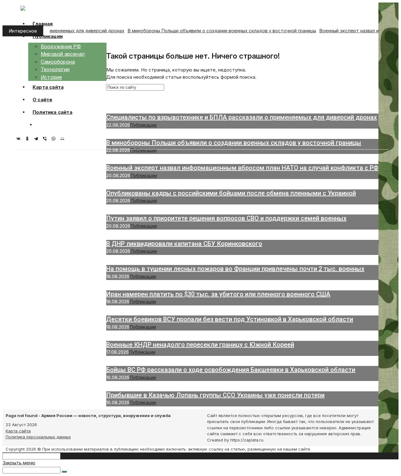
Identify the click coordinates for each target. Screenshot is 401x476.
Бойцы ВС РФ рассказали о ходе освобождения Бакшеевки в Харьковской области (230, 369)
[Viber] (46, 138)
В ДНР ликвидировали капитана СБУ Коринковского (184, 243)
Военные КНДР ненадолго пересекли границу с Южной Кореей (200, 344)
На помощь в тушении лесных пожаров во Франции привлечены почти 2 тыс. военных (235, 268)
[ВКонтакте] (20, 138)
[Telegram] (37, 138)
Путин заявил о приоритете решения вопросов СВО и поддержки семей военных (226, 218)
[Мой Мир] (64, 138)
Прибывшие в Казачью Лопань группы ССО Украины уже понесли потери (215, 395)
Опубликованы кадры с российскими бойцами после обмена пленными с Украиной (231, 193)
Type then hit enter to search (93, 456)
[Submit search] (64, 472)
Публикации (143, 150)
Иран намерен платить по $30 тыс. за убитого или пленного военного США (218, 294)
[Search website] (39, 125)
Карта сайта (18, 430)
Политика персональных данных (38, 436)
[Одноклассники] (28, 138)
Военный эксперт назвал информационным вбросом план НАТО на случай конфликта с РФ (242, 168)
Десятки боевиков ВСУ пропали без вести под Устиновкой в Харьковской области (229, 319)
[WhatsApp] (55, 138)
